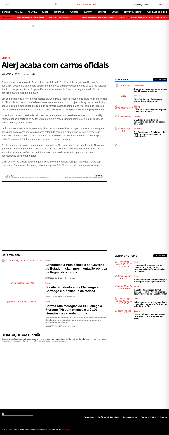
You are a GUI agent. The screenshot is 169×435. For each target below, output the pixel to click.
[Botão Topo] (165, 429)
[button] (79, 74)
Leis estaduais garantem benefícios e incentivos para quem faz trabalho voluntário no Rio (150, 304)
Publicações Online (157, 12)
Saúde (45, 12)
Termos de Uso (130, 417)
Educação (59, 12)
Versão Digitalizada (141, 4)
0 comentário (29, 74)
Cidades (6, 12)
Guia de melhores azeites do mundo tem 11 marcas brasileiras (150, 90)
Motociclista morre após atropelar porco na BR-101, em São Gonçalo (45, 17)
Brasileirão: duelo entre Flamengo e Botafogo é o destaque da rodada (71, 289)
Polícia (19, 12)
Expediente (89, 417)
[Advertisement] (54, 216)
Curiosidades (139, 85)
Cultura (87, 12)
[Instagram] (21, 4)
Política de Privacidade (108, 417)
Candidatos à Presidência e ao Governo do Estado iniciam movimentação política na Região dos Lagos (76, 268)
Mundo (115, 12)
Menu (7, 4)
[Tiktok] (161, 429)
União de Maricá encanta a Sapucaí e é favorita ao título (150, 110)
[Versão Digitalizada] (151, 4)
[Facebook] (16, 4)
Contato (163, 417)
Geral (136, 299)
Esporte (102, 12)
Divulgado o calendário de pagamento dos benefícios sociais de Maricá (149, 122)
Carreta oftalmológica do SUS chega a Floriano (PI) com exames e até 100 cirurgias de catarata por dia (73, 309)
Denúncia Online (148, 417)
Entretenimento (132, 12)
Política (32, 12)
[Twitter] (26, 4)
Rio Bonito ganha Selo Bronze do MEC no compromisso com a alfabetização (149, 134)
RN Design (66, 430)
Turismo (74, 12)
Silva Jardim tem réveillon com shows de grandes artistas (148, 100)
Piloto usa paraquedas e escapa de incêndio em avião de (102, 17)
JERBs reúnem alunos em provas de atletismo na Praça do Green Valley (149, 316)
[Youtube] (156, 429)
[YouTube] (30, 4)
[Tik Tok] (35, 4)
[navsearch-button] (161, 4)
